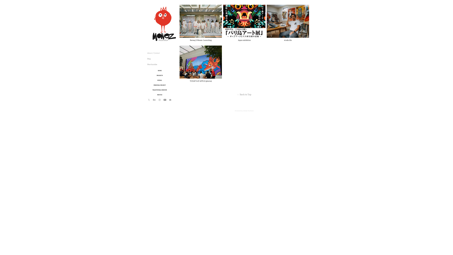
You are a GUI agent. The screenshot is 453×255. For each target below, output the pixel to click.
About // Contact (153, 53)
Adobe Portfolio (248, 111)
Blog (149, 59)
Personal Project (160, 85)
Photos (159, 95)
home (160, 70)
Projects (160, 75)
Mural (159, 80)
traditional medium (159, 90)
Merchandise (152, 64)
